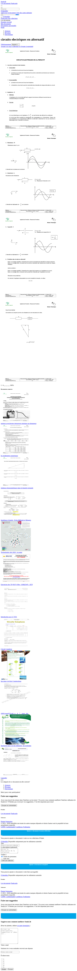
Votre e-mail (5, 945)
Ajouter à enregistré (27, 46)
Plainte (3, 821)
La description (9, 847)
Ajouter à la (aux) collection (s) (11, 46)
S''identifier (4, 11)
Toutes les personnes (9, 856)
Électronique (9, 34)
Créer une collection (7, 860)
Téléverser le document (8, 13)
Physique (8, 33)
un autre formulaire (23, 925)
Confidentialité (10, 827)
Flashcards (14, 3)
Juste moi (6, 858)
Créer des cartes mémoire (24, 13)
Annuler (4, 969)
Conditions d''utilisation (22, 827)
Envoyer (10, 969)
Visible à (3, 854)
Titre (2, 843)
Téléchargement (6, 44)
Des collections (13, 18)
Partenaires (9, 821)
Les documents (6, 3)
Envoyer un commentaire (9, 805)
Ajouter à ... (15, 44)
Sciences (7, 31)
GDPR (3, 827)
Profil (2, 27)
